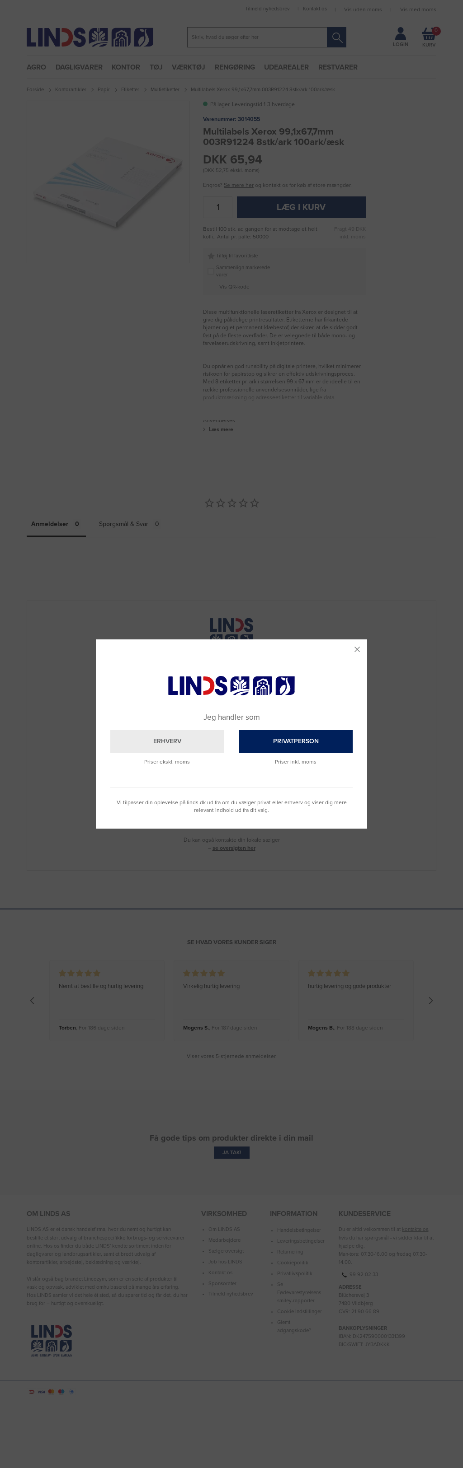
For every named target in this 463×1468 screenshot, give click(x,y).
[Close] (357, 649)
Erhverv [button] (167, 741)
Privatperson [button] (296, 741)
